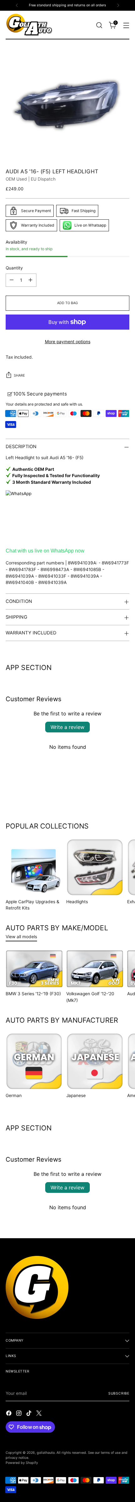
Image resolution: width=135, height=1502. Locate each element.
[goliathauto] (29, 25)
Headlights (77, 901)
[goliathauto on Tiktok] (29, 1414)
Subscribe (118, 1393)
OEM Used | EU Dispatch (31, 179)
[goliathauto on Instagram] (19, 1414)
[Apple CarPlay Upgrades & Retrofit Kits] (34, 867)
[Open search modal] (99, 25)
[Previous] (17, 5)
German (14, 1095)
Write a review (67, 727)
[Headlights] (94, 867)
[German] (34, 1061)
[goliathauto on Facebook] (9, 1414)
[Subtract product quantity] (11, 280)
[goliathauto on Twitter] (39, 1414)
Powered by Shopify (22, 1463)
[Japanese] (94, 1061)
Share (19, 375)
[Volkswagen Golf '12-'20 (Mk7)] (94, 969)
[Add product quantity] (30, 280)
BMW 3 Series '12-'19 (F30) (33, 993)
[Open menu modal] (126, 25)
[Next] (118, 5)
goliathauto (46, 1453)
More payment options (67, 341)
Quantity (14, 267)
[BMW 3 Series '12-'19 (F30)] (34, 969)
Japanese (76, 1095)
